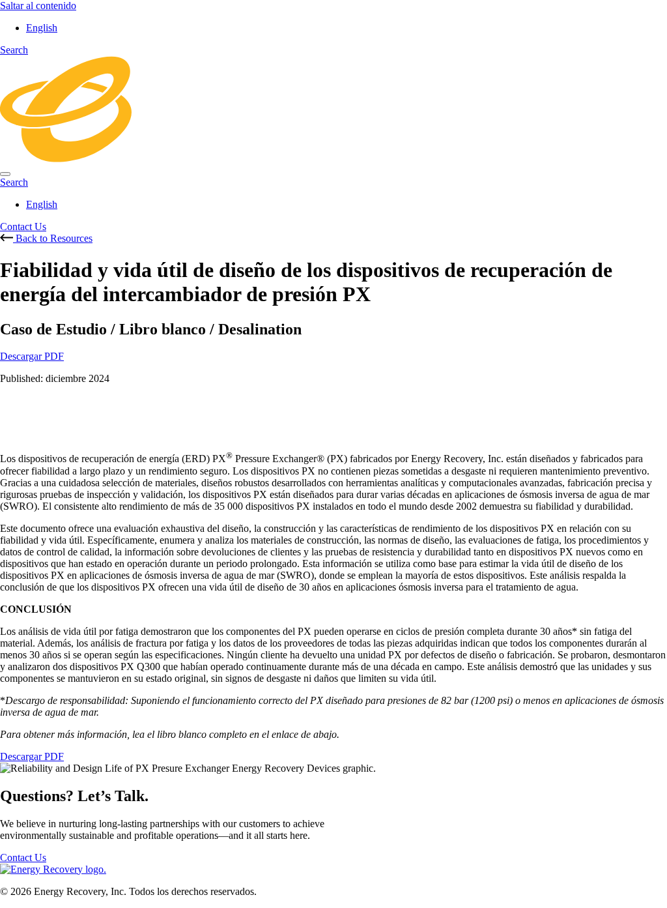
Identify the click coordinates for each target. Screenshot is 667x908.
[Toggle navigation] (5, 174)
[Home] (333, 158)
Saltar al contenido (38, 5)
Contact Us (23, 226)
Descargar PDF (32, 356)
